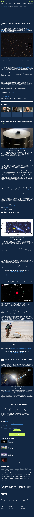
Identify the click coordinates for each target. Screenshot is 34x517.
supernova (19, 98)
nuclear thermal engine (9, 391)
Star (17, 476)
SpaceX (13, 476)
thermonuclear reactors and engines (25, 189)
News (2, 3)
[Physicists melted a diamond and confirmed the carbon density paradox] (4, 454)
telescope (25, 98)
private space (20, 474)
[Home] (3, 1)
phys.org (6, 268)
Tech (14, 3)
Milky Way (22, 472)
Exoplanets (9, 470)
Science (10, 3)
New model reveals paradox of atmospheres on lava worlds (10, 462)
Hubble (2, 472)
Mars (18, 472)
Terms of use (23, 508)
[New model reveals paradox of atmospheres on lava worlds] (4, 460)
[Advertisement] (17, 16)
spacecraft (8, 476)
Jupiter (15, 472)
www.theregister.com (23, 148)
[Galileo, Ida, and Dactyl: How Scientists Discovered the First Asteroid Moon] (4, 441)
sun (2, 478)
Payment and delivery (12, 506)
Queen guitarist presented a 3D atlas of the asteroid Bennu (21, 348)
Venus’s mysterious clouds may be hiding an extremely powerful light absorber (22, 487)
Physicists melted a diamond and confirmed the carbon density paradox (4, 487)
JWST (11, 98)
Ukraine (21, 478)
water (5, 480)
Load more (17, 430)
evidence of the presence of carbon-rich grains (24, 67)
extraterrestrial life (15, 470)
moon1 (27, 472)
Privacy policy (23, 506)
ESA (5, 470)
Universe (25, 478)
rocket (25, 474)
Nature (14, 92)
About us (2, 506)
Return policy (11, 508)
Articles (5, 3)
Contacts (2, 508)
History (29, 470)
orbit (6, 474)
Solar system (3, 476)
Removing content (12, 510)
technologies (10, 209)
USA (28, 478)
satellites (29, 474)
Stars (24, 476)
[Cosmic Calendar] (29, 1)
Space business (30, 3)
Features (24, 3)
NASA (30, 472)
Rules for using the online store (26, 510)
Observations (19, 3)
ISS (5, 472)
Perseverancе (11, 474)
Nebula (2, 474)
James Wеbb (6, 98)
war (2, 480)
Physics (5, 209)
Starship (28, 476)
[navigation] (31, 1)
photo (15, 98)
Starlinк (21, 476)
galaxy (21, 470)
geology (25, 470)
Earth (2, 470)
